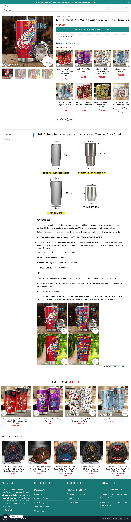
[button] (4, 64)
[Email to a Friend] (66, 119)
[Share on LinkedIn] (73, 119)
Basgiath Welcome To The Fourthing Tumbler (102, 104)
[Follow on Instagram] (6, 510)
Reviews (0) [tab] (6, 139)
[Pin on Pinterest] (70, 119)
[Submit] (127, 8)
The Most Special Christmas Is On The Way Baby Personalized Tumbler (121, 105)
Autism (62, 43)
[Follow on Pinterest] (11, 510)
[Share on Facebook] (59, 119)
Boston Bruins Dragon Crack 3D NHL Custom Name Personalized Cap (91, 469)
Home (58, 16)
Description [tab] (6, 135)
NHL (67, 43)
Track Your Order (41, 507)
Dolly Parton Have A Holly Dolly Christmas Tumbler (83, 104)
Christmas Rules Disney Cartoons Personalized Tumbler (102, 71)
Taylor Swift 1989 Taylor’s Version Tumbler (64, 104)
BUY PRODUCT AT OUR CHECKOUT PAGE (93, 30)
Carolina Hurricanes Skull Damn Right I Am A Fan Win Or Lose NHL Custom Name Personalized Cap (117, 470)
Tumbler (66, 16)
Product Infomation (42, 498)
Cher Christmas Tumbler (121, 70)
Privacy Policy (73, 498)
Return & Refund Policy (76, 490)
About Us (38, 494)
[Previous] (5, 41)
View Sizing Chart (41, 502)
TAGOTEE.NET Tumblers (116, 366)
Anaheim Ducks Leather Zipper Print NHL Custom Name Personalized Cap (39, 469)
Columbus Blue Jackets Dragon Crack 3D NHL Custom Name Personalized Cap (13, 469)
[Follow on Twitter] (8, 510)
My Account (39, 490)
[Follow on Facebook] (3, 510)
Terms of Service (74, 502)
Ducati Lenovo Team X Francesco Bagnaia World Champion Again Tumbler (64, 72)
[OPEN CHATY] (5, 516)
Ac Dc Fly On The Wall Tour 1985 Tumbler (83, 71)
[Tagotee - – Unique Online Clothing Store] (12, 7)
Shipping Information (76, 494)
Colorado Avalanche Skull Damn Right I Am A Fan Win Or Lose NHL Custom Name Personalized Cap (65, 470)
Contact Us (39, 511)
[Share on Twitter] (62, 119)
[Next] (49, 41)
